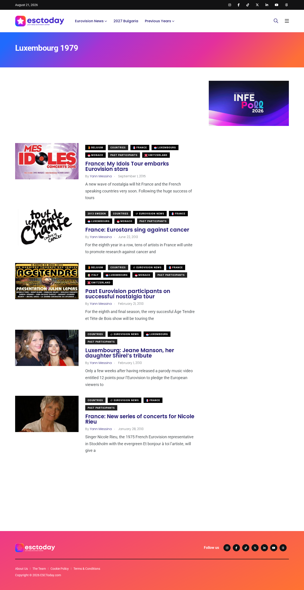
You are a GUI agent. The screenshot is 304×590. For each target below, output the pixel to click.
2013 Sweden (97, 213)
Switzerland (157, 155)
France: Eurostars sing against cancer (137, 229)
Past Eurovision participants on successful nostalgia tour (127, 293)
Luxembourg (166, 147)
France (141, 147)
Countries (118, 147)
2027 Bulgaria (125, 21)
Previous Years (158, 21)
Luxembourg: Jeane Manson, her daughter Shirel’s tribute (129, 353)
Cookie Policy (60, 568)
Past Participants (124, 155)
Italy (94, 275)
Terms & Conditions (86, 568)
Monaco (96, 155)
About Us (21, 568)
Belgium (96, 147)
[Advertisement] (105, 112)
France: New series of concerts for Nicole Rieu (139, 419)
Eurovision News (89, 21)
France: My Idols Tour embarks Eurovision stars (127, 166)
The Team (39, 568)
